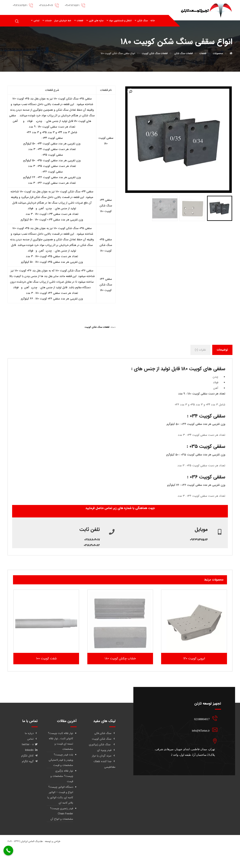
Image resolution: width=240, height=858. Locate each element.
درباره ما (29, 733)
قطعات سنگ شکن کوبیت (97, 327)
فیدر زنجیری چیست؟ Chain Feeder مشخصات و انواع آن (61, 813)
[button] (130, 92)
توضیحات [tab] (222, 350)
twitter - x (28, 744)
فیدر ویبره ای (104, 750)
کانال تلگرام (27, 756)
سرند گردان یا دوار (101, 756)
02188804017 (92, 539)
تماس (30, 739)
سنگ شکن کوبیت (101, 739)
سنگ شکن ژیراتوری (100, 744)
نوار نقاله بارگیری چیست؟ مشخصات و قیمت (61, 776)
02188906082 (92, 545)
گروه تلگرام (28, 761)
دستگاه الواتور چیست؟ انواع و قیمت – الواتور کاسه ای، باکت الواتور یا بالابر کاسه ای (60, 795)
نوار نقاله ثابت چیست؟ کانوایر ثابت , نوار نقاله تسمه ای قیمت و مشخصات (60, 741)
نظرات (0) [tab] (200, 350)
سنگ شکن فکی (102, 733)
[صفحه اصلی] (231, 53)
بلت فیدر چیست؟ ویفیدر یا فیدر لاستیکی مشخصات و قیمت (61, 760)
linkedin (29, 750)
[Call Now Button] (8, 850)
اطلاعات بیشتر (192, 643)
